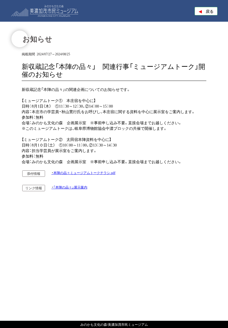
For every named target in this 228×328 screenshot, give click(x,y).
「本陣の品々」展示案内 (70, 187)
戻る (206, 11)
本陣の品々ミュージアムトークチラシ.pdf (84, 173)
